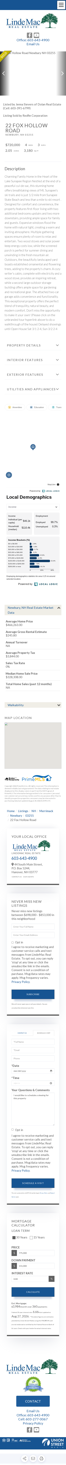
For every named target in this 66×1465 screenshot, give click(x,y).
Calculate (33, 1292)
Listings (23, 811)
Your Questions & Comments (31, 1090)
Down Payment (23, 1260)
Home (11, 811)
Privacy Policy (21, 982)
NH (33, 811)
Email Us (33, 44)
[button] (5, 73)
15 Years (39, 1237)
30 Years (21, 1237)
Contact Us (16, 877)
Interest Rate (22, 1273)
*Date (15, 1065)
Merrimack (46, 811)
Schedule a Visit (43, 1033)
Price (16, 1247)
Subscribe (33, 994)
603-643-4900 (38, 40)
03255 (29, 815)
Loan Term (21, 1230)
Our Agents (28, 877)
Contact (33, 1401)
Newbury (16, 815)
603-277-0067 (37, 1419)
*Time (15, 1078)
